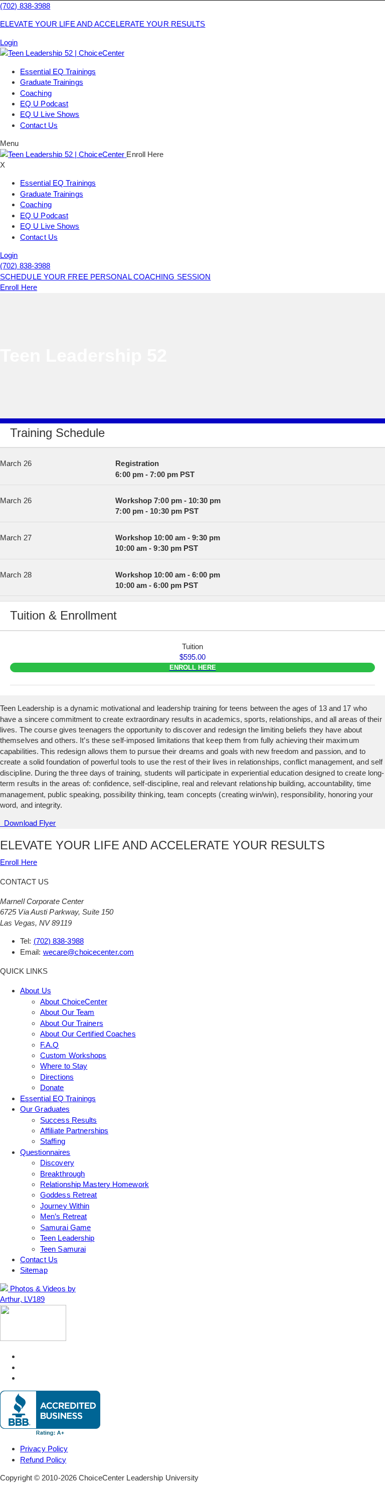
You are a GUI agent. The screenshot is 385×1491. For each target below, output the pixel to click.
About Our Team (67, 1012)
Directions (57, 1077)
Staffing (52, 1141)
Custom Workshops (73, 1055)
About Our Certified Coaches (88, 1033)
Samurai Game (65, 1227)
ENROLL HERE (192, 667)
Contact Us (39, 125)
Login (9, 42)
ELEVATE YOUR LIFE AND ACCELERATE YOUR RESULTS (103, 24)
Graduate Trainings (51, 82)
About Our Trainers (71, 1023)
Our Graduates (45, 1109)
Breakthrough (62, 1173)
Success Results (68, 1120)
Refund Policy (43, 1459)
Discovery (57, 1162)
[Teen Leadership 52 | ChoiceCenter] (62, 53)
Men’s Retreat (63, 1216)
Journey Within (64, 1206)
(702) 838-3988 (25, 6)
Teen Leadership (67, 1238)
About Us (35, 990)
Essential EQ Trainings (58, 71)
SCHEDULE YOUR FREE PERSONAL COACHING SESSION (105, 276)
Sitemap (34, 1270)
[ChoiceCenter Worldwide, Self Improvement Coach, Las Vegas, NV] (50, 1413)
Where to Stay (63, 1066)
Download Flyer (28, 823)
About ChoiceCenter (73, 1001)
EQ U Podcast (44, 103)
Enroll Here (18, 287)
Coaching (36, 93)
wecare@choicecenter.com (88, 952)
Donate (52, 1087)
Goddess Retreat (68, 1194)
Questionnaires (45, 1152)
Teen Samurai (63, 1249)
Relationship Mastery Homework (94, 1184)
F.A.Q (49, 1044)
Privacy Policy (44, 1448)
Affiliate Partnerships (74, 1130)
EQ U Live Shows (50, 114)
